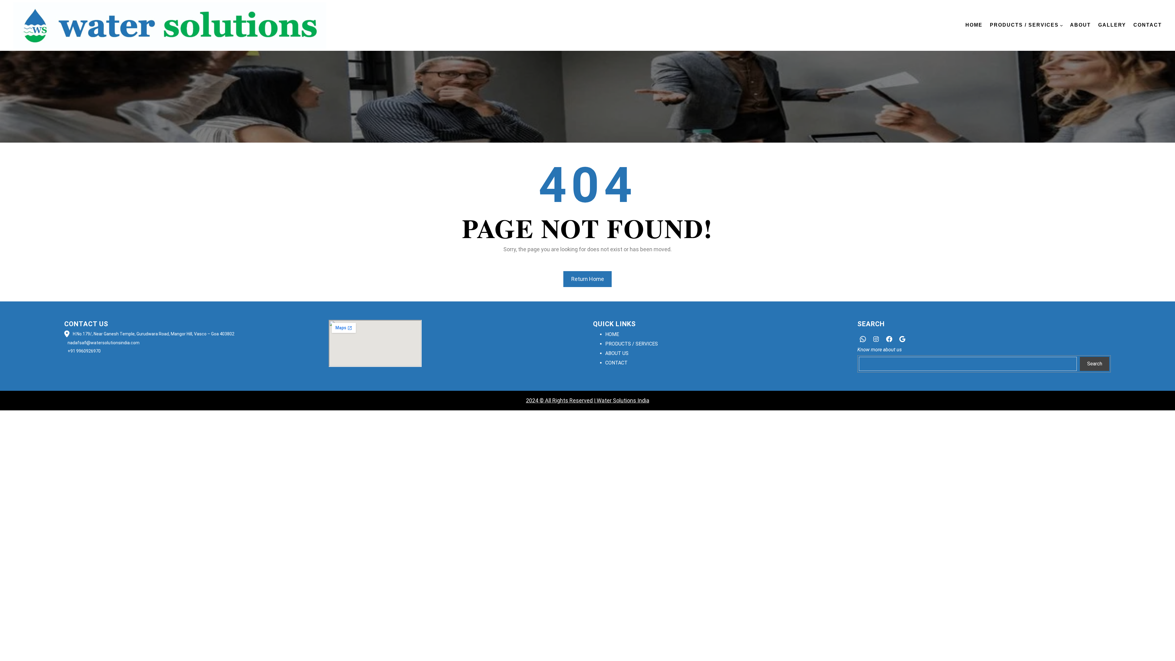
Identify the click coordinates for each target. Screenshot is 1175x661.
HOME (612, 334)
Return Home (587, 279)
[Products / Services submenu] (1061, 25)
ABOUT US (617, 353)
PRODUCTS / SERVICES (631, 344)
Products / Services (1024, 25)
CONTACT (616, 363)
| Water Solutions (614, 400)
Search (1094, 364)
